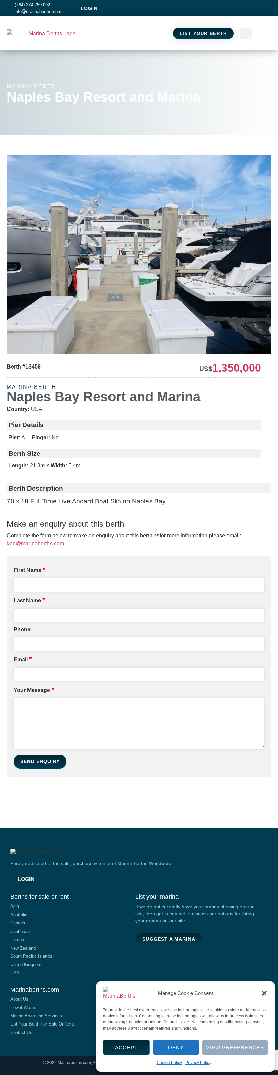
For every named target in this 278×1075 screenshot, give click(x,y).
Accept (126, 1047)
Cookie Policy (169, 1062)
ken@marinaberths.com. (36, 543)
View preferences (235, 1047)
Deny (176, 1047)
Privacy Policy (198, 1062)
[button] (264, 993)
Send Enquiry (40, 761)
